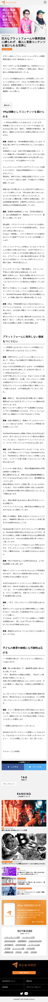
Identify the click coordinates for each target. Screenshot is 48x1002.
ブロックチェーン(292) (12, 937)
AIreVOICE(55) (21, 945)
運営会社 (29, 981)
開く (9, 105)
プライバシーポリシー (33, 987)
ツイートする (37, 767)
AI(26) (26, 952)
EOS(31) (19, 952)
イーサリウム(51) (34, 945)
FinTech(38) (31, 948)
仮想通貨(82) (22, 941)
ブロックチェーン (9, 784)
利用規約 (5, 987)
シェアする (14, 767)
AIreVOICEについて (8, 981)
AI (2, 828)
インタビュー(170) (29, 937)
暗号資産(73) (9, 945)
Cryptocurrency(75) (35, 941)
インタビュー (7, 49)
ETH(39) (7, 948)
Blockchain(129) (10, 941)
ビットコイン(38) (18, 948)
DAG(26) (34, 952)
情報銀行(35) (9, 952)
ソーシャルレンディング (24, 888)
